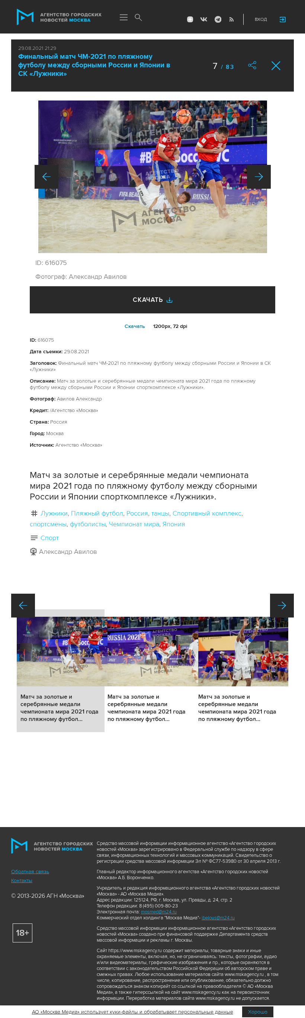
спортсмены (48, 524)
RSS (231, 19)
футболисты (88, 524)
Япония (174, 524)
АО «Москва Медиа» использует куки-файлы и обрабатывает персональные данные (132, 1012)
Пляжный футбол (97, 513)
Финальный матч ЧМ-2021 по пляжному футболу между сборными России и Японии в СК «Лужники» (94, 65)
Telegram (217, 19)
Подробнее (61, 670)
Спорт (50, 538)
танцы (160, 513)
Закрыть (276, 66)
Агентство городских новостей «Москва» (59, 17)
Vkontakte (203, 19)
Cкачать (135, 326)
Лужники (54, 513)
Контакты (21, 880)
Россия (137, 513)
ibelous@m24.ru (218, 918)
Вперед (259, 177)
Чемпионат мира (134, 524)
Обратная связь (30, 871)
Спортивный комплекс (207, 513)
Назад (46, 177)
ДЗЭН (190, 19)
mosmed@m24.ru (159, 912)
